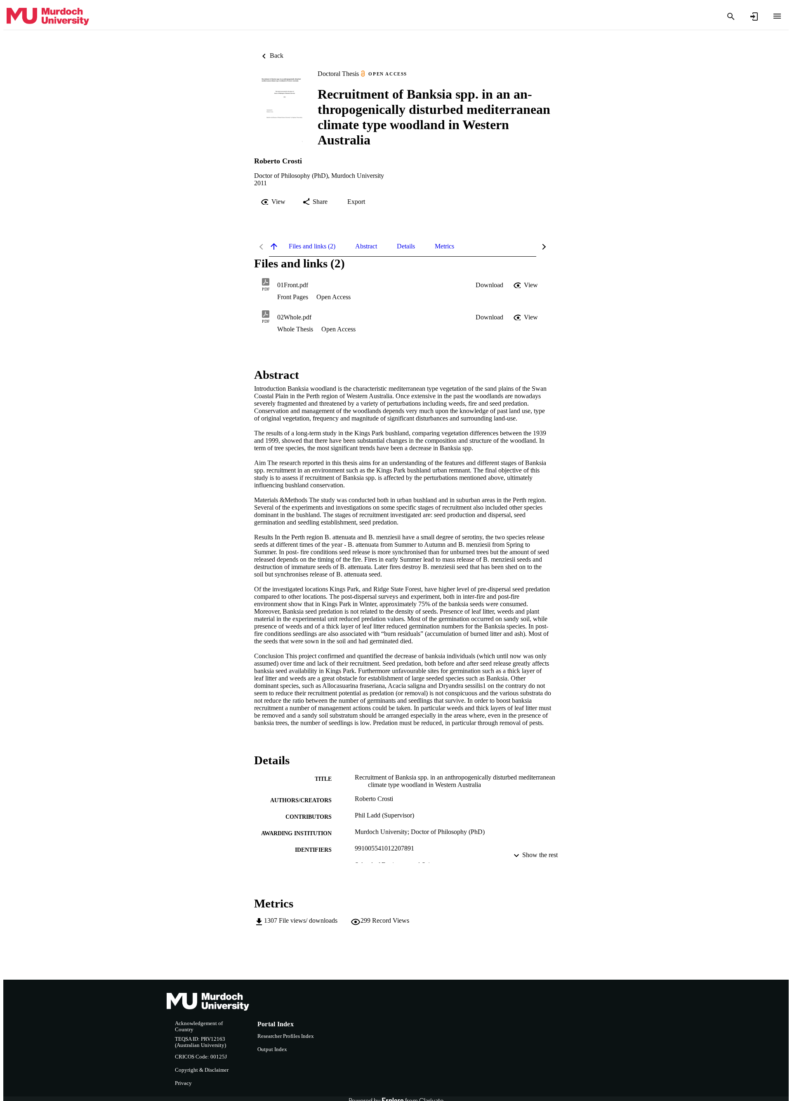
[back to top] (274, 246)
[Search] (731, 16)
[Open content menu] (777, 16)
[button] (489, 285)
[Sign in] (754, 16)
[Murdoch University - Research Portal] (48, 16)
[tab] (312, 246)
